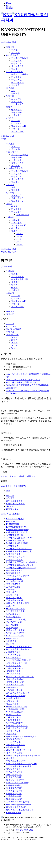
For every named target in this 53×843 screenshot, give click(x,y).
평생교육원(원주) (14, 777)
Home (8, 3)
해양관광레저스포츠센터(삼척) (20, 810)
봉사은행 (10, 644)
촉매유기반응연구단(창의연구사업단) (23, 755)
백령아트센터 (12, 638)
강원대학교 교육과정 (15, 540)
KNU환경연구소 (13, 813)
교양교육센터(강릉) (15, 581)
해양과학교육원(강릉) (16, 807)
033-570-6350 (22, 830)
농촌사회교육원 (13, 614)
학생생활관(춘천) (14, 785)
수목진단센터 (12, 687)
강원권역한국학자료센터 (17, 802)
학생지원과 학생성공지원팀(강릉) (21, 764)
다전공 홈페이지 (13, 617)
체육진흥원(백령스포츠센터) (19, 750)
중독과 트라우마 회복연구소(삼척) (21, 736)
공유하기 (10, 314)
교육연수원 (11, 592)
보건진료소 (11, 641)
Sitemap (9, 8)
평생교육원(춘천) (14, 772)
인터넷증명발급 (13, 720)
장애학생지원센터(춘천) (17, 725)
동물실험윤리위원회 (15, 630)
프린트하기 (11, 311)
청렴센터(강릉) (13, 747)
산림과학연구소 (13, 655)
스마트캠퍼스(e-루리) (15, 695)
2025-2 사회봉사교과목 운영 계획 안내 (18, 476)
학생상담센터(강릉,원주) (17, 783)
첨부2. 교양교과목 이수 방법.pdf (21, 380)
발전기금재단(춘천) (15, 633)
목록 (8, 491)
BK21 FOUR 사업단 (15, 519)
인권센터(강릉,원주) (15, 712)
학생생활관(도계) (14, 788)
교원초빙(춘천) (13, 584)
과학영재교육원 (13, 573)
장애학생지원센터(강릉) (17, 728)
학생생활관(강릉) (14, 793)
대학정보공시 (12, 509)
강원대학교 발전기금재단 (17, 543)
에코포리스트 (12, 704)
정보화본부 (11, 734)
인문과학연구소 (13, 717)
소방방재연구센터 (14, 690)
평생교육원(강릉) (14, 774)
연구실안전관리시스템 (16, 706)
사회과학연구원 (13, 652)
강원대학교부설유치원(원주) (19, 647)
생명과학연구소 (13, 671)
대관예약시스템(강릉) (16, 619)
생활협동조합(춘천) (15, 679)
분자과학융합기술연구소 (17, 649)
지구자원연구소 (13, 742)
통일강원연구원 (13, 769)
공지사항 (10, 293)
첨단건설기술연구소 (15, 744)
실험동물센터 (12, 701)
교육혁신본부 (12, 595)
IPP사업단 (10, 521)
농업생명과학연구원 (15, 611)
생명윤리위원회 (13, 674)
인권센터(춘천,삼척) (15, 709)
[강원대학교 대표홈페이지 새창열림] (12, 14)
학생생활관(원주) (14, 796)
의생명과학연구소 (14, 668)
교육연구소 (11, 589)
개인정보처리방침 (14, 501)
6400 (31, 830)
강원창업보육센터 (14, 559)
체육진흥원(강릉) (14, 753)
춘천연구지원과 (13, 715)
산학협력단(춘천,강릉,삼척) (18, 660)
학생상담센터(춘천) (15, 780)
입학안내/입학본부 (14, 723)
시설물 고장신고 (13, 698)
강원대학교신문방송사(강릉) (19, 551)
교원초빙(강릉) (13, 587)
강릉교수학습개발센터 (16, 532)
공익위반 (10, 495)
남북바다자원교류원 (15, 608)
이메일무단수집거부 (15, 504)
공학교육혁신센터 (14, 570)
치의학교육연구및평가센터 (18, 766)
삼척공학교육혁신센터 (16, 663)
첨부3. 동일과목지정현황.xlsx (19, 382)
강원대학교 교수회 (14, 535)
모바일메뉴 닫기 (8, 249)
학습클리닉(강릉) (14, 799)
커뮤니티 (10, 271)
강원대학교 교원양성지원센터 (19, 538)
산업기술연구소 (13, 657)
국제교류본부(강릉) (15, 600)
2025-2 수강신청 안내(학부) (13, 486)
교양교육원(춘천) (14, 578)
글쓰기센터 (11, 606)
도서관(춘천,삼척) (14, 622)
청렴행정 (10, 498)
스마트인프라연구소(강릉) (18, 693)
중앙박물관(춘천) (14, 739)
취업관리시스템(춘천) (16, 761)
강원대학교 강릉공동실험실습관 (21, 568)
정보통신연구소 (13, 731)
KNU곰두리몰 (12, 524)
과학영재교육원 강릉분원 (17, 576)
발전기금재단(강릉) (15, 636)
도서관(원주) (12, 627)
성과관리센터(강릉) (15, 685)
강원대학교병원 (13, 546)
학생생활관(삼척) (14, 791)
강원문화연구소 (13, 554)
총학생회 (10, 758)
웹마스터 (10, 506)
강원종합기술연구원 (15, 557)
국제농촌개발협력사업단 (17, 603)
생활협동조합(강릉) (15, 682)
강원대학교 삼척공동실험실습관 (21, 565)
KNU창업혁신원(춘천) (16, 527)
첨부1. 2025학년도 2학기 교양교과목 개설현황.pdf (28, 374)
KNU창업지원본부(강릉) (17, 529)
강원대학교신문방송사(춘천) (19, 549)
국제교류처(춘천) (14, 598)
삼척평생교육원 (13, 666)
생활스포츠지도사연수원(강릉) (20, 676)
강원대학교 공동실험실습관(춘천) (21, 562)
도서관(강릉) (12, 625)
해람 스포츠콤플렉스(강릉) (18, 804)
